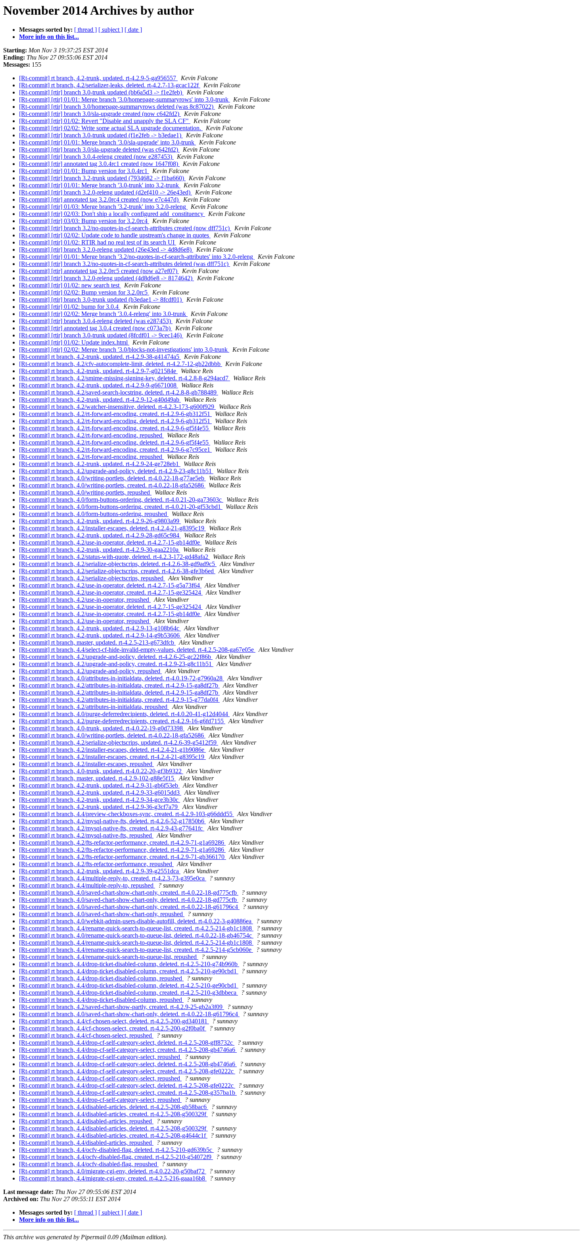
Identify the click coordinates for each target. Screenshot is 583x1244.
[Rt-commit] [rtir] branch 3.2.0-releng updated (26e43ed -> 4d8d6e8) (106, 249)
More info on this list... (49, 36)
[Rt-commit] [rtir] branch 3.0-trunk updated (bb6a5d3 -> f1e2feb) (101, 92)
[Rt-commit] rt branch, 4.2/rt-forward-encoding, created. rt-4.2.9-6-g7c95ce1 (115, 449)
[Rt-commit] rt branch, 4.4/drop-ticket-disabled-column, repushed (101, 978)
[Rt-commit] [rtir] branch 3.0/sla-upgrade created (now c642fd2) (100, 113)
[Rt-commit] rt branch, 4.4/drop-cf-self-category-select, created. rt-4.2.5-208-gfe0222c (127, 1071)
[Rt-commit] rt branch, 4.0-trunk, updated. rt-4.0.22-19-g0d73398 (101, 728)
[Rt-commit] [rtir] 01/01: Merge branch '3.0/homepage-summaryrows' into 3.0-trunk (124, 99)
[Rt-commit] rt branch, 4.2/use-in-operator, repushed (85, 599)
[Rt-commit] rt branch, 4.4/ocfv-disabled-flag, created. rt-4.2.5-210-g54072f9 (116, 1156)
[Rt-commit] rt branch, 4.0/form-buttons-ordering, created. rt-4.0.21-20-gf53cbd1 (120, 506)
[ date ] (133, 29)
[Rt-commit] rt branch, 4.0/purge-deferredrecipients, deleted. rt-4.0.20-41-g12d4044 (124, 714)
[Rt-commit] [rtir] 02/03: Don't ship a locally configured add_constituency (112, 213)
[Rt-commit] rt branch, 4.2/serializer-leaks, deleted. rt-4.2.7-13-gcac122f (109, 85)
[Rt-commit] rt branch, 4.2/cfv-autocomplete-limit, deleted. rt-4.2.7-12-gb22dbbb (120, 363)
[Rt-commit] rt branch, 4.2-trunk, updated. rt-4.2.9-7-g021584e (98, 371)
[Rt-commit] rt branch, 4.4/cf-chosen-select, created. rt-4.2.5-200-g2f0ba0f (112, 1028)
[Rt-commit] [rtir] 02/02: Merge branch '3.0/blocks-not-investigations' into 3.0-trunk (124, 349)
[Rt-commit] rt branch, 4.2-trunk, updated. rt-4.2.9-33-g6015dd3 (100, 792)
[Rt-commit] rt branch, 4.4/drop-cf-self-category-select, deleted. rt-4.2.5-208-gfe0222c (127, 1085)
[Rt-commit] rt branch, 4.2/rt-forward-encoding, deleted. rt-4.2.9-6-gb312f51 (115, 421)
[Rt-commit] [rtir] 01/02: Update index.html (74, 342)
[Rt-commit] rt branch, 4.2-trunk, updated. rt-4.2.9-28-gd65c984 (100, 535)
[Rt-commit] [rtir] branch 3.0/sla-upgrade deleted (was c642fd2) (99, 149)
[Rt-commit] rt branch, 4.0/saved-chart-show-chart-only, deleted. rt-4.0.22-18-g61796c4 (129, 1014)
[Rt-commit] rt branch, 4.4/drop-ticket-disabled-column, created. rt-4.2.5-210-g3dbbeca (128, 992)
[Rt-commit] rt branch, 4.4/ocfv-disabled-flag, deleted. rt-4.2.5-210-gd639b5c (116, 1149)
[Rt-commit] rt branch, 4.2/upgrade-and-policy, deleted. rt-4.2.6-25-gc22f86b (116, 656)
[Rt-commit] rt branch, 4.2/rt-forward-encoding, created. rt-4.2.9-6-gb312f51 (115, 413)
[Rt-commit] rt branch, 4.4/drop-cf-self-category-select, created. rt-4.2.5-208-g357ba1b (128, 1092)
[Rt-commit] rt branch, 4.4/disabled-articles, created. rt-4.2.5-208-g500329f (113, 1114)
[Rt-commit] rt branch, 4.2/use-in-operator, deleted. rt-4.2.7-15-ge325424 (111, 606)
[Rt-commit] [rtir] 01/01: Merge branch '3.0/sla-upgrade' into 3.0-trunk (107, 142)
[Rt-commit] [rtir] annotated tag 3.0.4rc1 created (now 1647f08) (99, 163)
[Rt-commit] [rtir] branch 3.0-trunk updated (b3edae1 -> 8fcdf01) (101, 299)
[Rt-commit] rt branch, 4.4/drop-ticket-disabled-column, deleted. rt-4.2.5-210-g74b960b (129, 964)
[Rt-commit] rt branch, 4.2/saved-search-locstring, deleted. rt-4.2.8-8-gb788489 (118, 392)
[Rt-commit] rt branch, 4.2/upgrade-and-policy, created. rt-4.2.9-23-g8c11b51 (116, 664)
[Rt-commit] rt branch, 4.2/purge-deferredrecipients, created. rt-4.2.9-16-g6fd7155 (122, 721)
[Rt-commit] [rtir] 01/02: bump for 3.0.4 (69, 306)
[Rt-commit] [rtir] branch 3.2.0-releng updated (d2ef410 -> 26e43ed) (105, 192)
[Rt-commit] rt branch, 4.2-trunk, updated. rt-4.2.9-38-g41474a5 (100, 356)
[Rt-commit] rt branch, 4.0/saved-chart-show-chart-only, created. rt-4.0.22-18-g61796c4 (129, 906)
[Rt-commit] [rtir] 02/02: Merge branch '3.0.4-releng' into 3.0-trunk (103, 313)
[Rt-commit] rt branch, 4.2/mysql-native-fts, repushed (86, 835)
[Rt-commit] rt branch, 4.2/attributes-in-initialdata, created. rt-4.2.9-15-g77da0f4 (119, 699)
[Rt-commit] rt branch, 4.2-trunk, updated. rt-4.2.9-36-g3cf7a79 (99, 806)
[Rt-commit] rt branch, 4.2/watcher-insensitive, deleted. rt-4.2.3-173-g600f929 (117, 406)
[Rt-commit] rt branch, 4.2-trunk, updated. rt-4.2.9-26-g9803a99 (100, 521)
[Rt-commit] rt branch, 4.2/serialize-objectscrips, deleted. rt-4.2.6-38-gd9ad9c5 (118, 563)
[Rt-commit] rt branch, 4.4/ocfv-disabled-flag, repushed (89, 1164)
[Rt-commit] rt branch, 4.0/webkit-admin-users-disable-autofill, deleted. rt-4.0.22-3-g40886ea (136, 921)
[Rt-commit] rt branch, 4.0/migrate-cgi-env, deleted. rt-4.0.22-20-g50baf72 (112, 1171)
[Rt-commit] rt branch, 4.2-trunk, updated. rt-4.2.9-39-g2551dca (99, 871)
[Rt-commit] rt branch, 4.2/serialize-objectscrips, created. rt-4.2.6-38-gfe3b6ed (117, 571)
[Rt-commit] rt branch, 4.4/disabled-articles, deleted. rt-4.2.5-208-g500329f (113, 1128)
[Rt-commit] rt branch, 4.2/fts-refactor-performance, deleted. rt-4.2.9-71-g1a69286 (122, 849)
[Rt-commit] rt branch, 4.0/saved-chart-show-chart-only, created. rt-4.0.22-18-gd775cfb (128, 892)
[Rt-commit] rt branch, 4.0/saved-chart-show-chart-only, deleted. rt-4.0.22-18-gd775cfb (128, 899)
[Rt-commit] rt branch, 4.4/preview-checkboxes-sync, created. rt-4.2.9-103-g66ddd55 (126, 814)
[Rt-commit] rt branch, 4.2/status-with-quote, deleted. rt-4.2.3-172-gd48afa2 (114, 556)
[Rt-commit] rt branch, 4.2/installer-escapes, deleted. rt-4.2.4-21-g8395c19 (112, 528)
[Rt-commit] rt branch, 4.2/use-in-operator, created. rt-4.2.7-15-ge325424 (111, 592)
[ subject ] (110, 29)
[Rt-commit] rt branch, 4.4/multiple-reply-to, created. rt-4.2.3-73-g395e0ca (112, 878)
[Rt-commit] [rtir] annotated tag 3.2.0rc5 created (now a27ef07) (99, 271)
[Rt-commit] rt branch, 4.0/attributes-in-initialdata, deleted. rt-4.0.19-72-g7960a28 (121, 678)
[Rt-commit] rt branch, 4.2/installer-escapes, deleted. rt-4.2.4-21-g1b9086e (112, 749)
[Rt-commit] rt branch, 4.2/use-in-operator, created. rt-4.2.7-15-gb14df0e (110, 613)
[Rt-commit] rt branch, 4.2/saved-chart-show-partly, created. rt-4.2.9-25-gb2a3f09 (121, 1006)
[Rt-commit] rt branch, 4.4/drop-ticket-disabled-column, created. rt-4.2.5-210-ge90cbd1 (128, 971)
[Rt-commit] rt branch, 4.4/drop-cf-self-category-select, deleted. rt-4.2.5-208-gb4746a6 (128, 1064)
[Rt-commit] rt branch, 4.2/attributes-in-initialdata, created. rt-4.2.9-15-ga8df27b (119, 685)
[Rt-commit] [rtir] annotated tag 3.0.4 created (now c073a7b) (95, 328)
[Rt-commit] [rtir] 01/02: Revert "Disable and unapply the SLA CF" (104, 120)
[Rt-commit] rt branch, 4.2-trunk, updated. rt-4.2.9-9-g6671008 (98, 385)
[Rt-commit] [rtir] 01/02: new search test (70, 285)
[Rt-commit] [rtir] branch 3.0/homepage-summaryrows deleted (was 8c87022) (117, 106)
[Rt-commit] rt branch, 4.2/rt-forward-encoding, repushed (91, 435)
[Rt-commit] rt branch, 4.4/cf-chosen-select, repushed (86, 1035)
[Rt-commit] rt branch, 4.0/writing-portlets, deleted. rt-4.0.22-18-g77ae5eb (112, 478)
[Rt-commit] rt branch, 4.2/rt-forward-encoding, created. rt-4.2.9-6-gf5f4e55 (114, 428)
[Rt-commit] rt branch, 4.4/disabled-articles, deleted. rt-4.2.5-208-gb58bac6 (113, 1106)
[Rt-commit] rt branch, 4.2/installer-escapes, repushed (86, 764)
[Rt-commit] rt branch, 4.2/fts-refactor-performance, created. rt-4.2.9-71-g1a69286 (122, 842)
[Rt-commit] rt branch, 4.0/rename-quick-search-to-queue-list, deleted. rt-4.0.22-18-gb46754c (136, 935)
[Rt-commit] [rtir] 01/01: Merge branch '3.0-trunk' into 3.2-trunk (99, 185)
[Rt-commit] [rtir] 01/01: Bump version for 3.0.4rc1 (84, 171)
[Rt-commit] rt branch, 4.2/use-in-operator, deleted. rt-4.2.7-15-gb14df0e (110, 542)
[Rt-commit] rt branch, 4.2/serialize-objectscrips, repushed (92, 578)
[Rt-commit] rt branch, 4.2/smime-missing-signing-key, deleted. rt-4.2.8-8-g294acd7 (124, 378)
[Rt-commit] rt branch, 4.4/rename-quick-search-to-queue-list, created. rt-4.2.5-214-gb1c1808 (136, 928)
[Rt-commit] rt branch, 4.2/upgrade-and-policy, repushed (90, 671)
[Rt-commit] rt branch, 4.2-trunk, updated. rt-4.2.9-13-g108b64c (100, 628)
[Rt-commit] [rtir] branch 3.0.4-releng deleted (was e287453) (96, 321)
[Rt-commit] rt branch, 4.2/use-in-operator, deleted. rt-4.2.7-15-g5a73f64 (110, 585)
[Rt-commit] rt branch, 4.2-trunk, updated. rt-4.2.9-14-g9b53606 (100, 635)
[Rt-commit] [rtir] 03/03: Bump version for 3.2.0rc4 (84, 221)
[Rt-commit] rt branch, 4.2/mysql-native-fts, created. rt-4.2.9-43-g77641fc (111, 828)
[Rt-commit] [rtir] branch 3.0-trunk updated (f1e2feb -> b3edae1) (101, 135)
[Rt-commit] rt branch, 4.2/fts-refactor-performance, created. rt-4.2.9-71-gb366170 (122, 856)
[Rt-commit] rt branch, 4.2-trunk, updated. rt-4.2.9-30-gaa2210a (99, 549)
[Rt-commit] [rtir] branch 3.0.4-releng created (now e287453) (96, 156)
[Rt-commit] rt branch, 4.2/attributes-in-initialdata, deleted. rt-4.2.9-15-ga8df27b (119, 692)
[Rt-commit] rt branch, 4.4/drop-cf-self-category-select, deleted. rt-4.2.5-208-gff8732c (126, 1042)
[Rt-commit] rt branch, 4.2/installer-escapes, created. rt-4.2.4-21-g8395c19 (112, 756)
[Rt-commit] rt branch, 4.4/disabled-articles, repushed (86, 1121)
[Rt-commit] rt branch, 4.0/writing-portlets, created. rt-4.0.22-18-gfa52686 (112, 485)
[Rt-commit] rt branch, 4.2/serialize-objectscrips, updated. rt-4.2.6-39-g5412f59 (118, 742)
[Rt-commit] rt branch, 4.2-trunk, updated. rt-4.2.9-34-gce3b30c (99, 799)
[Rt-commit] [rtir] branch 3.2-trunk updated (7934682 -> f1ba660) (102, 178)
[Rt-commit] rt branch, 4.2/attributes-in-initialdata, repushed (94, 706)
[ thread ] (85, 29)
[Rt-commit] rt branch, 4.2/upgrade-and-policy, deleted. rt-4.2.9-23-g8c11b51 (116, 471)
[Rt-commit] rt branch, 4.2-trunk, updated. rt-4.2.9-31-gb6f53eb (99, 785)
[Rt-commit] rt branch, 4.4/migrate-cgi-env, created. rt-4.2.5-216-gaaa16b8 (113, 1178)
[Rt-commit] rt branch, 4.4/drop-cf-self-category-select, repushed (100, 1056)
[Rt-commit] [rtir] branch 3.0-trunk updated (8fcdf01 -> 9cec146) (101, 335)
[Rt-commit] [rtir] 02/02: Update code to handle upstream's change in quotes (115, 235)
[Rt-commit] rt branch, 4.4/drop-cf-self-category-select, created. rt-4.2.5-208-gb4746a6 (128, 1049)
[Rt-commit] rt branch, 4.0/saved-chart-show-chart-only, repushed (101, 914)
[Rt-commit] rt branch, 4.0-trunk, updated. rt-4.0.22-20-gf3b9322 (101, 771)
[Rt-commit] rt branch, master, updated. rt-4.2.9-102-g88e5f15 (97, 778)
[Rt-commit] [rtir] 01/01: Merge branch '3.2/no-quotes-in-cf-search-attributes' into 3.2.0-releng (137, 256)
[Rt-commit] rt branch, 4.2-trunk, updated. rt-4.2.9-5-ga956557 (98, 78)
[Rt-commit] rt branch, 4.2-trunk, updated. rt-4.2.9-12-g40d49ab (100, 399)
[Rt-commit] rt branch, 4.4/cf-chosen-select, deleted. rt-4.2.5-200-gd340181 (114, 1021)
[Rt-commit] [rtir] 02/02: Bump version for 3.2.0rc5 (84, 292)
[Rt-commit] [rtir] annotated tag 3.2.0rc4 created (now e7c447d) (99, 199)
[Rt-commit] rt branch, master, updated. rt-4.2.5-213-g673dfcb (97, 642)
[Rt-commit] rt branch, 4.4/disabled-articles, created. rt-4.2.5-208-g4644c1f (113, 1135)
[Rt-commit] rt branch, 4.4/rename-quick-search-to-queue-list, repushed (108, 956)
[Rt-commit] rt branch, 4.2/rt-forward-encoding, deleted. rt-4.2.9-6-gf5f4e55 (114, 442)
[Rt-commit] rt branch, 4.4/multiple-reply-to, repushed (87, 885)
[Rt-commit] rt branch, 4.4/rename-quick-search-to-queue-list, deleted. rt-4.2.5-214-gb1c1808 (136, 942)
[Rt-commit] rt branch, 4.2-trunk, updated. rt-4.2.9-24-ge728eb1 (99, 463)
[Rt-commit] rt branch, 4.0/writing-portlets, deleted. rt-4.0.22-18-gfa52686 (112, 735)
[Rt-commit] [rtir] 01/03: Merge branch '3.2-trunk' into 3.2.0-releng (103, 206)
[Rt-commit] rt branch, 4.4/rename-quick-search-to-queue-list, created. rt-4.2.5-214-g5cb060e (136, 949)
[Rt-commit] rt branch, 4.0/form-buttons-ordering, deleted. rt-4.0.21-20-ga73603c (121, 499)
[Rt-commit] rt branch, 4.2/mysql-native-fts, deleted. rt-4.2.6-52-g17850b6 (112, 821)
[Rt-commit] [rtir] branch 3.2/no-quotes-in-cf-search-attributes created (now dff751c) (125, 228)
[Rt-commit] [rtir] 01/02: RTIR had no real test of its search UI (97, 242)
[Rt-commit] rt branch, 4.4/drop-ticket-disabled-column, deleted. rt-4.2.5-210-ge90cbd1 (128, 985)
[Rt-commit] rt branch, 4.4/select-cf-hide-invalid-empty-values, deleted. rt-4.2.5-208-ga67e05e (137, 649)
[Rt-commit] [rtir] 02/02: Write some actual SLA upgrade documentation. (111, 128)
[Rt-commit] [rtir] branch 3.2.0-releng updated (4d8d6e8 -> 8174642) (106, 278)
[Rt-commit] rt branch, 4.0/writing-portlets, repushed (85, 492)
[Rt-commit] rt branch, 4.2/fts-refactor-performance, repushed (96, 864)
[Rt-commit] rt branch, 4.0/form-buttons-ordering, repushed (94, 513)
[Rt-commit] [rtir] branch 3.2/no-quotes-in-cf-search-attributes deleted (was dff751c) (124, 263)
